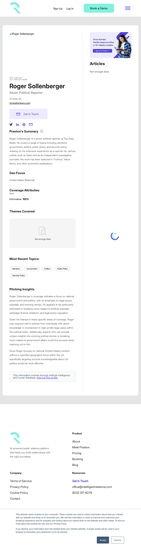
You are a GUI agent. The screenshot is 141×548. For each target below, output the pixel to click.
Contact (15, 498)
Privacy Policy (19, 487)
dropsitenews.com (19, 103)
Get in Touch (31, 114)
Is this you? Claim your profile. (20, 78)
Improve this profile (47, 377)
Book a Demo (99, 8)
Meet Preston (80, 447)
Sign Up (57, 8)
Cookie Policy (19, 492)
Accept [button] (103, 540)
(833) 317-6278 (82, 492)
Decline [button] (117, 540)
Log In (69, 8)
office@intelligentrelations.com (92, 487)
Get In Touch (80, 481)
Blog (75, 465)
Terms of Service (21, 481)
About (76, 441)
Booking (77, 459)
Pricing (76, 453)
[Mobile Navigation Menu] (127, 8)
